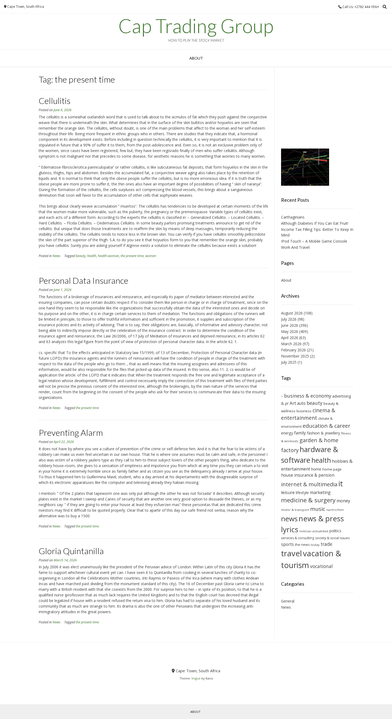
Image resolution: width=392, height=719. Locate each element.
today (315, 545)
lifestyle (302, 492)
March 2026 (291, 343)
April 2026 (289, 337)
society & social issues (332, 538)
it (340, 483)
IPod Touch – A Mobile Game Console (314, 241)
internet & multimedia (309, 484)
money (343, 501)
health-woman (108, 256)
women (150, 256)
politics (335, 530)
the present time (132, 256)
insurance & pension (314, 475)
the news (302, 544)
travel (291, 553)
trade (326, 544)
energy (287, 433)
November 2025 (295, 356)
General (287, 601)
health (91, 256)
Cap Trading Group (196, 25)
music (317, 508)
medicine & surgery (308, 500)
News (56, 256)
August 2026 (292, 313)
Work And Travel (295, 247)
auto (301, 403)
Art (293, 403)
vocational (321, 566)
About (196, 58)
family (300, 433)
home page (332, 469)
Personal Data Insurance (83, 280)
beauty (81, 256)
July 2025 (289, 362)
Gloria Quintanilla (71, 551)
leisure (288, 492)
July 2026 (289, 319)
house (287, 475)
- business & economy (306, 395)
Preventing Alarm (71, 432)
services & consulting (297, 538)
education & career (326, 425)
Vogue (196, 678)
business (304, 411)
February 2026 (293, 349)
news (289, 518)
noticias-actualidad (313, 531)
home (316, 469)
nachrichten (335, 510)
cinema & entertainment (308, 414)
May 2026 (289, 331)
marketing (320, 492)
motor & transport (295, 510)
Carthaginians (293, 217)
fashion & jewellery (323, 433)
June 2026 (289, 325)
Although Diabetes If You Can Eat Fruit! (314, 223)
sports (287, 544)
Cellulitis (54, 100)
